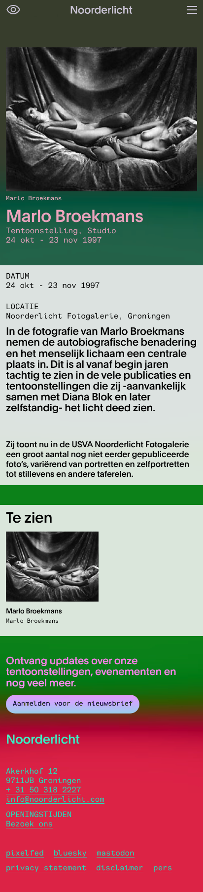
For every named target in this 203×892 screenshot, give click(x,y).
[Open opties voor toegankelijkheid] (13, 9)
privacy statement (46, 867)
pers (162, 867)
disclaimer (119, 867)
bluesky (70, 852)
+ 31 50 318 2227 (43, 789)
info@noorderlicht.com (55, 799)
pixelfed (25, 852)
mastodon (116, 852)
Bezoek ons (29, 823)
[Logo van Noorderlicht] (101, 10)
